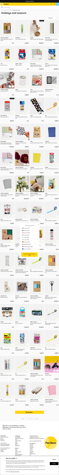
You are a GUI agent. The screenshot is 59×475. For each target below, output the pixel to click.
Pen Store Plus (3, 443)
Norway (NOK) (26, 230)
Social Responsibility (4, 445)
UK (30, 455)
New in (16, 444)
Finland (31, 448)
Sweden (31, 444)
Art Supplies (17, 437)
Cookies (2, 451)
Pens (16, 439)
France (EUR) (26, 239)
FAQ (1, 438)
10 (35, 418)
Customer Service (4, 437)
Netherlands (32, 453)
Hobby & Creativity (8, 10)
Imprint (2, 450)
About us (2, 439)
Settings (54, 459)
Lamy (16, 450)
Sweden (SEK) (26, 228)
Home (2, 10)
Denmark (32, 447)
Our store (2, 440)
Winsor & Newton (19, 454)
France (31, 450)
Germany (32, 451)
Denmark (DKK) (27, 232)
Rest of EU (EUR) (27, 249)
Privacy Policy (3, 449)
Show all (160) (18, 455)
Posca (16, 453)
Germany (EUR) (27, 242)
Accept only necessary (14, 471)
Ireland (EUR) (26, 237)
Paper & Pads (18, 440)
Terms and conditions (5, 448)
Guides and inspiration (5, 444)
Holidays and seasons (16, 10)
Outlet (16, 443)
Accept (54, 463)
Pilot (16, 449)
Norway (31, 446)
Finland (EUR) (26, 235)
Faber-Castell (18, 451)
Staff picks (17, 445)
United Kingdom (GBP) (28, 246)
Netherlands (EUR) (27, 244)
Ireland (31, 452)
